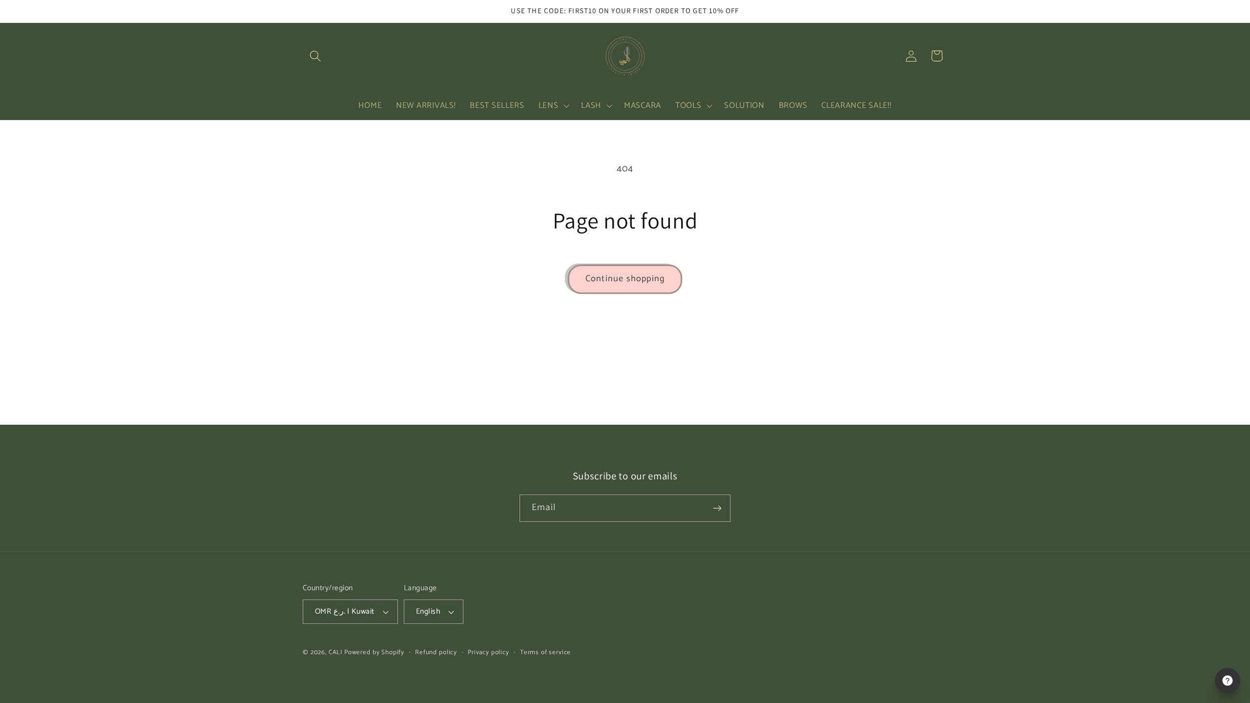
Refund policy (436, 652)
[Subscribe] (717, 508)
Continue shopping (625, 278)
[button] (316, 56)
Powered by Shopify (374, 652)
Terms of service (545, 652)
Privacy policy (488, 652)
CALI (335, 652)
